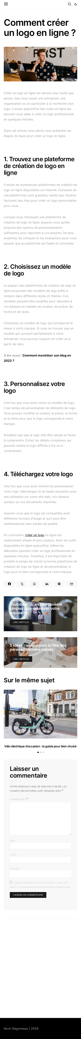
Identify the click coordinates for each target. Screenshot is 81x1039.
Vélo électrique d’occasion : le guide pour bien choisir (40, 746)
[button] (75, 4)
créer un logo (34, 535)
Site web (14, 869)
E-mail (13, 855)
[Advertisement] (40, 968)
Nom (12, 841)
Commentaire (17, 799)
